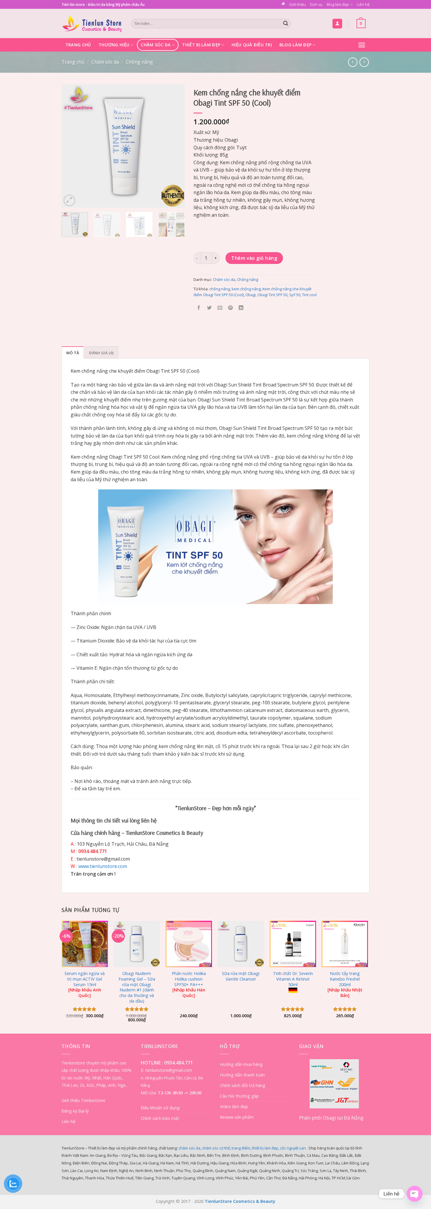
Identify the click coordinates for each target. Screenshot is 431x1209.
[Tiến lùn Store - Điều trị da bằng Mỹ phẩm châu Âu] (92, 23)
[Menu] (361, 45)
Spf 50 (294, 294)
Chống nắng (139, 62)
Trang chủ (78, 45)
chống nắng (219, 288)
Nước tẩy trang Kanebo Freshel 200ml (345, 984)
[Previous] (71, 146)
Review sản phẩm (237, 1117)
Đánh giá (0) (101, 352)
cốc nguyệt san (293, 1148)
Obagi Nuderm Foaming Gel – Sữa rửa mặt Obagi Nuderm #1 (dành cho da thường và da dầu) (136, 987)
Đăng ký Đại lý (75, 1111)
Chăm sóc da (156, 45)
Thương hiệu (114, 45)
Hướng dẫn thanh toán (242, 1075)
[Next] (174, 146)
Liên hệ (363, 4)
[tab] (73, 352)
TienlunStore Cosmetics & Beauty (240, 1201)
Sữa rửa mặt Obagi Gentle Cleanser (240, 976)
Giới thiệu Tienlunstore (83, 1100)
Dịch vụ (316, 4)
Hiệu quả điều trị (252, 45)
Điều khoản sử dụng (160, 1107)
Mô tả (72, 352)
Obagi (250, 294)
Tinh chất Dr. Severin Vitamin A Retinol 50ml (293, 979)
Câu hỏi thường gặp (239, 1096)
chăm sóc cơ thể (216, 1148)
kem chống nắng (246, 288)
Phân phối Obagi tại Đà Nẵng (331, 1118)
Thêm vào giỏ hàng (254, 258)
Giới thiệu (297, 4)
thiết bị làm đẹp (265, 1148)
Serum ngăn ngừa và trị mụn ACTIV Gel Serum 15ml (85, 984)
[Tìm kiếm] (286, 24)
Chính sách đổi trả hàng (242, 1085)
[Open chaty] (414, 1194)
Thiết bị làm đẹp (201, 45)
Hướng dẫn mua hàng (241, 1064)
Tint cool (309, 294)
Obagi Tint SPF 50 (272, 294)
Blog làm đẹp (338, 4)
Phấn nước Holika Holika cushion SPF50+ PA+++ (189, 984)
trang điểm (241, 1148)
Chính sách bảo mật (160, 1118)
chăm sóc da (189, 1148)
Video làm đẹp (234, 1106)
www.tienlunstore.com (102, 866)
